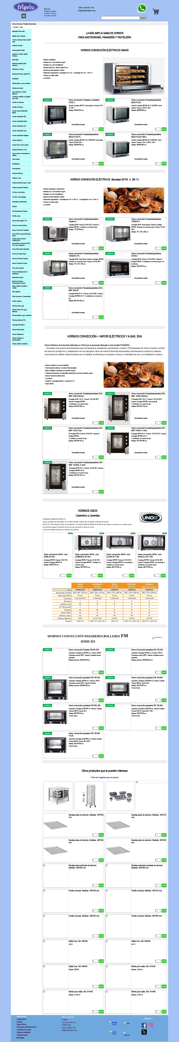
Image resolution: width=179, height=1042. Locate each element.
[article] (73, 114)
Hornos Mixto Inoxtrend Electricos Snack (21, 235)
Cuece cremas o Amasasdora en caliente (21, 154)
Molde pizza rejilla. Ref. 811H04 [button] (143, 966)
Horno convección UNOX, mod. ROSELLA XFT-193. (150, 555)
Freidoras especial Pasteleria (20, 187)
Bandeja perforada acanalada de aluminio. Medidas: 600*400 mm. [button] (147, 866)
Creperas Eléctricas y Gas (19, 150)
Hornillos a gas (16, 216)
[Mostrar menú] (23, 16)
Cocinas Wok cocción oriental (20, 145)
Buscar (143, 18)
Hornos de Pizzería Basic (19, 254)
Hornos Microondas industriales (20, 249)
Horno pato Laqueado (18, 268)
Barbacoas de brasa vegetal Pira (21, 74)
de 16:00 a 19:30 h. (50, 15)
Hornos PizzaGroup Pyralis (19, 263)
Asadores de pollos (17, 45)
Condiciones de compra (24, 1030)
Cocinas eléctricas (17, 140)
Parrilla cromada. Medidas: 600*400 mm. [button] (146, 916)
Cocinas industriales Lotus (19, 131)
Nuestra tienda (21, 1019)
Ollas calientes (16, 292)
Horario (47, 9)
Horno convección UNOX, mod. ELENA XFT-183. (118, 555)
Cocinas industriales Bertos (19, 121)
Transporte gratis (22, 1035)
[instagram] (150, 1025)
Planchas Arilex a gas (18, 306)
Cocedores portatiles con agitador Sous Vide (21, 97)
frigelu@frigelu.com (87, 10)
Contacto (19, 1022)
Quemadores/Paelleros (18, 325)
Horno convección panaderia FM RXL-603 (84, 705)
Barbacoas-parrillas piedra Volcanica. (19, 64)
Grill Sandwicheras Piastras (19, 211)
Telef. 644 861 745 (86, 8)
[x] (144, 1032)
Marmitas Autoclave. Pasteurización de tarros (18, 282)
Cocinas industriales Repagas (20, 135)
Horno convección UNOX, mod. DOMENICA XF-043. (87, 555)
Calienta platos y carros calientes (21, 83)
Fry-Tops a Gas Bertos (18, 192)
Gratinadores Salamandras (19, 202)
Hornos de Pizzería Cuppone (20, 258)
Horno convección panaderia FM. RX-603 (147, 677)
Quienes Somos (21, 1024)
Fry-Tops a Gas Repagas (19, 197)
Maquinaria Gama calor (18, 31)
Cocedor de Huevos (17, 107)
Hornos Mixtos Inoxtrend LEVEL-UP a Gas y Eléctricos (21, 244)
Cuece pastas (16, 159)
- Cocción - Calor (17, 27)
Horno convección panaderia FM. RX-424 (84, 677)
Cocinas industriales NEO (19, 116)
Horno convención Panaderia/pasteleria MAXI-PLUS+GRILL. (146, 135)
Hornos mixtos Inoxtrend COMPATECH (19, 239)
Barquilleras (15, 79)
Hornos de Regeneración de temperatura (19, 273)
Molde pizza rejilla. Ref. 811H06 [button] (143, 991)
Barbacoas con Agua (17, 69)
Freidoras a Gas (16, 178)
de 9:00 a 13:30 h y (50, 13)
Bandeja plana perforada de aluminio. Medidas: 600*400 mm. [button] (83, 866)
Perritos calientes (17, 301)
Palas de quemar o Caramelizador (21, 296)
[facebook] (144, 1025)
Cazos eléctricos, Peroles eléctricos (19, 93)
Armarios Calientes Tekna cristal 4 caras (21, 41)
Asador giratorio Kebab (18, 50)
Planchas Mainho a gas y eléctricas (22, 315)
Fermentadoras (16, 169)
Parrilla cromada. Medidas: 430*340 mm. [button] (84, 890)
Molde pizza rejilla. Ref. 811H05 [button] (81, 991)
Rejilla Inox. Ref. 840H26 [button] (140, 941)
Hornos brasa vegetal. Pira (19, 221)
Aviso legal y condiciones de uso (26, 1027)
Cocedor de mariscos (18, 102)
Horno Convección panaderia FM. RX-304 (147, 649)
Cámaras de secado (17, 88)
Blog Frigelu (20, 1038)
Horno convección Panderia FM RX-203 (84, 649)
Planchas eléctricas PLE (19, 320)
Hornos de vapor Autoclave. (19, 225)
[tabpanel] (105, 41)
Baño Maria (15, 60)
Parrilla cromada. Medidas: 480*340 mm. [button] (84, 916)
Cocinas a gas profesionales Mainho (20, 112)
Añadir (101, 129)
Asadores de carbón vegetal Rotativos (19, 55)
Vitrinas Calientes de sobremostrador (17, 339)
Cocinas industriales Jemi (19, 126)
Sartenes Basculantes (18, 329)
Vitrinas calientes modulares (20, 344)
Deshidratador (16, 164)
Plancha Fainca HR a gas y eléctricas (19, 310)
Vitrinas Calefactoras (18, 334)
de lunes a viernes (50, 11)
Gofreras (14, 206)
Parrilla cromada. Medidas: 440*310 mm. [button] (146, 890)
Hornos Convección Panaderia (20, 230)
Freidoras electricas (17, 173)
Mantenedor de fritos (17, 277)
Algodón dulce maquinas (18, 36)
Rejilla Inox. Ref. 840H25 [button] (78, 941)
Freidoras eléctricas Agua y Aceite (21, 183)
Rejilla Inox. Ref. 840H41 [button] (78, 966)
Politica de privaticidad (23, 1032)
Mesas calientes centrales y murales (19, 287)
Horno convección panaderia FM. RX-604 (147, 705)
